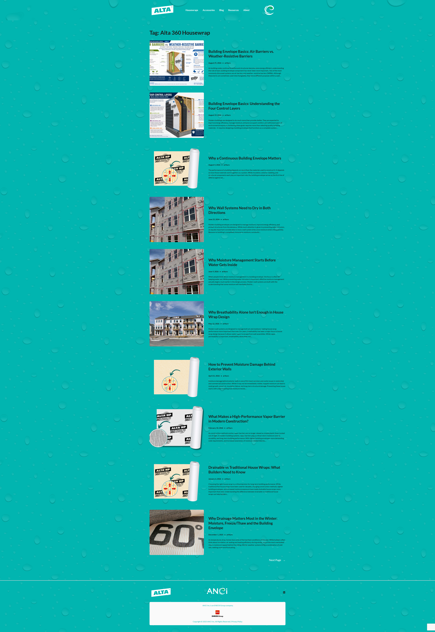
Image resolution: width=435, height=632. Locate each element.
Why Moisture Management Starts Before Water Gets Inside (242, 262)
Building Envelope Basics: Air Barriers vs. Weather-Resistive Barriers (241, 53)
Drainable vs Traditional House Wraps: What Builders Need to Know (244, 469)
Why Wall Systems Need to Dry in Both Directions (239, 210)
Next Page (277, 560)
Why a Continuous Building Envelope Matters (244, 158)
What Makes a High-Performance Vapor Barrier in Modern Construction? (246, 418)
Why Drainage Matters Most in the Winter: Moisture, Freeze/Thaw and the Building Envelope (242, 523)
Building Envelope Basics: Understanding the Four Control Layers (244, 106)
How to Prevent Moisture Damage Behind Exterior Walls (241, 366)
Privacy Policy (236, 621)
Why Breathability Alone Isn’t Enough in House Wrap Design (245, 314)
